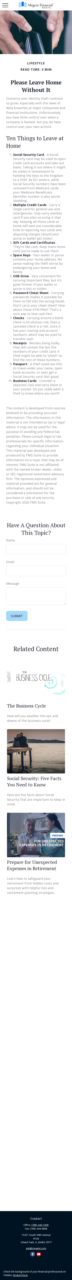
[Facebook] (32, 1254)
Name (10, 540)
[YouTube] (38, 1254)
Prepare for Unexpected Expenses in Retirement (32, 865)
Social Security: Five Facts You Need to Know (34, 781)
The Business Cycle (26, 706)
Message (12, 583)
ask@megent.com (36, 1248)
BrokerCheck (20, 1275)
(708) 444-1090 (40, 1225)
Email (10, 562)
